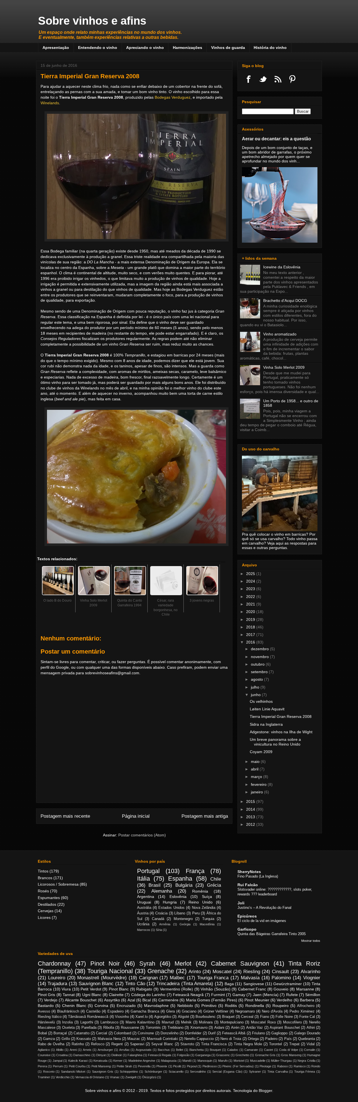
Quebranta (306, 1039)
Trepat (294, 1044)
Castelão (93, 1011)
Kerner (118, 1060)
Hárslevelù (46, 1022)
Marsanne (305, 989)
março (257, 776)
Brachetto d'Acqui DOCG (285, 300)
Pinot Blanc (119, 989)
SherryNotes (249, 871)
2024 (251, 581)
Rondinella (254, 1005)
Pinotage (265, 1066)
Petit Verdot (91, 989)
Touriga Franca (213, 977)
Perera (42, 1066)
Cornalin (309, 1049)
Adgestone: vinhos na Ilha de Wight (281, 732)
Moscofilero (292, 1022)
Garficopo (246, 929)
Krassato (83, 1039)
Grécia (214, 885)
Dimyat (101, 1055)
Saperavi (137, 1044)
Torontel (275, 1044)
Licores (44, 917)
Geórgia (185, 924)
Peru (196, 913)
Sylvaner (255, 1071)
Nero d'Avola (272, 1011)
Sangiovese (253, 984)
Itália (143, 878)
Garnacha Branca (145, 1011)
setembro (260, 672)
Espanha (180, 878)
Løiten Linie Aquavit (267, 709)
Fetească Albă (233, 1033)
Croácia (161, 913)
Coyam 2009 (261, 751)
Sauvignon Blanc (96, 983)
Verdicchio (63, 1077)
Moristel (239, 1060)
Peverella (144, 1066)
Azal (131, 1000)
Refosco (97, 1044)
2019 (251, 619)
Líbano (179, 913)
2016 (251, 642)
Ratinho (78, 1044)
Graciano (189, 1011)
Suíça (207, 896)
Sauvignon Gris (103, 1071)
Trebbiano (175, 1028)
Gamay (238, 994)
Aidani (219, 1028)
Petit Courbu (77, 1066)
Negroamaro (245, 1011)
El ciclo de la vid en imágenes (261, 921)
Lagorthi (86, 1022)
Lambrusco (109, 1022)
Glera (170, 1011)
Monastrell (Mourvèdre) (102, 977)
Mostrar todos (310, 940)
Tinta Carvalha (277, 1071)
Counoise (44, 1055)
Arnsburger (105, 1049)
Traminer (44, 1077)
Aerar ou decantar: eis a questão (276, 138)
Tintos (43, 871)
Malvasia (250, 977)
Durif (212, 1033)
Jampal (57, 1060)
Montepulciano (232, 1022)
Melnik (186, 1022)
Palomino (281, 977)
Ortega (253, 1039)
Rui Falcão (247, 885)
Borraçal (60, 1033)
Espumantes (49, 897)
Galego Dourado (307, 1033)
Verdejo (50, 1000)
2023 (251, 589)
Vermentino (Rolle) (176, 989)
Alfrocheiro (305, 1006)
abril (255, 769)
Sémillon (312, 994)
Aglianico (44, 1049)
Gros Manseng (291, 1055)
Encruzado (126, 1005)
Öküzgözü (149, 1077)
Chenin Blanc (74, 1005)
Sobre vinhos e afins (92, 21)
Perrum (58, 1066)
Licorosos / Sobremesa (58, 884)
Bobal (42, 1033)
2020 (251, 611)
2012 (251, 824)
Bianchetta (196, 1049)
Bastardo (46, 1005)
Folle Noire (284, 1017)
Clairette (116, 994)
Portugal (148, 870)
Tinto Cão (135, 983)
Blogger (265, 1090)
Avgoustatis (144, 1049)
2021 (251, 604)
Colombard (122, 1033)
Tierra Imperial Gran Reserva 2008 (281, 716)
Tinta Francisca (214, 1044)
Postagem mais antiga (205, 816)
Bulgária (183, 885)
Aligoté (183, 1017)
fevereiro (259, 784)
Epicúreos (247, 916)
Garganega (203, 1055)
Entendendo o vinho (97, 47)
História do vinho (270, 47)
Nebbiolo (185, 1005)
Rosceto (49, 1071)
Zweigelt (130, 1077)
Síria (159, 929)
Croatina (62, 1055)
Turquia (208, 919)
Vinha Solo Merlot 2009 (284, 367)
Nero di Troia (230, 1039)
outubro (258, 664)
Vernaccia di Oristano (89, 1077)
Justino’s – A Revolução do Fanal (264, 907)
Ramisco (300, 1066)
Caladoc (232, 1049)
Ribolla (108, 1028)
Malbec (177, 977)
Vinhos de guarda (228, 47)
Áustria (143, 913)
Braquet (228, 1017)
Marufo (223, 1060)
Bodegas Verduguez (172, 97)
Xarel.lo (141, 1017)
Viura (66, 989)
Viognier (311, 977)
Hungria (170, 902)
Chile (215, 879)
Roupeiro (280, 1005)
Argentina (145, 896)
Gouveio (281, 989)
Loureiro (56, 977)
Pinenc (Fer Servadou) (238, 1066)
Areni (73, 1049)
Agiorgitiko (162, 1017)
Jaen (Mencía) (266, 994)
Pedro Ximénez (302, 1011)
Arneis (87, 1049)
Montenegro (183, 919)
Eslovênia (178, 896)
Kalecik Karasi (78, 1060)
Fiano (264, 1017)
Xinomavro (199, 1028)
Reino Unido (201, 902)
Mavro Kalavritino (140, 1022)
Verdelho (284, 1000)
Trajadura (57, 983)
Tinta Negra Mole (248, 1044)
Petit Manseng (101, 1066)
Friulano (258, 1033)
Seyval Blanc (162, 1044)
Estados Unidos (171, 908)
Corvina (101, 1005)
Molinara (206, 1022)
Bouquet (215, 1049)
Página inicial (136, 816)
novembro (260, 656)
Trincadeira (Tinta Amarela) (184, 983)
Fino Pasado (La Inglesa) (257, 876)
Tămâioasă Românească (88, 1017)
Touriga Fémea (304, 1071)
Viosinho (122, 1017)
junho (256, 694)
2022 (251, 596)
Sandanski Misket (73, 1071)
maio (256, 761)
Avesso (44, 1011)
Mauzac (133, 1039)
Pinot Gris (46, 994)
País (288, 1039)
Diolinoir (116, 1055)
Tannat (69, 994)
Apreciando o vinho (145, 47)
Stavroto (187, 1044)
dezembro (260, 649)
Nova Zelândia (203, 908)
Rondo (315, 1066)
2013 (251, 817)
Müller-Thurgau (281, 1060)
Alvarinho (310, 971)
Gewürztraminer (287, 984)
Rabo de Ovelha (51, 1044)
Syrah (147, 963)
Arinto (195, 971)
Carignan (148, 977)
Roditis (231, 1005)
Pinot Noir (105, 963)
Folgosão (183, 1055)
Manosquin (204, 1060)
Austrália (144, 908)
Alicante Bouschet (80, 1000)
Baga (229, 984)
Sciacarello (176, 1071)
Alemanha (161, 891)
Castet (268, 1049)
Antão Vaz (254, 1028)
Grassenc (223, 1055)
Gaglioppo (279, 1033)
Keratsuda (100, 1060)
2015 (251, 801)
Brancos (45, 878)
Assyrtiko (112, 1000)
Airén (235, 1028)
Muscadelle (257, 1060)
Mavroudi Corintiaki (162, 1039)
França (195, 870)
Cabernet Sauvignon (240, 963)
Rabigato (144, 989)
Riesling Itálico (50, 1017)
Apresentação (56, 47)
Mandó (187, 1060)
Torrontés (153, 1028)
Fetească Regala (159, 1055)
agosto (257, 679)
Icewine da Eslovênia (281, 267)
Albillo (59, 1049)
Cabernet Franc (252, 989)
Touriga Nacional (110, 971)
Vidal (311, 1044)
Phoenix (161, 1066)
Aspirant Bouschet (285, 1028)
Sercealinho (198, 1071)
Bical (146, 1000)
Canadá (158, 919)
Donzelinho (169, 1033)
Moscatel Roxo (263, 1022)
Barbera (307, 1000)
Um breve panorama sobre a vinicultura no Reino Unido (275, 741)
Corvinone (146, 1033)
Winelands (50, 103)
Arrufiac (124, 1049)
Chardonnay (54, 963)
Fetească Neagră (188, 994)
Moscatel (222, 971)
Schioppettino (129, 1071)
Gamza (49, 1039)
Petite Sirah (124, 1066)
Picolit (177, 1066)
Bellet (179, 1049)
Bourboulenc (206, 1017)
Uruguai (144, 902)
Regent (117, 1044)
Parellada (88, 1028)
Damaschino (81, 1055)
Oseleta (68, 1028)
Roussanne (130, 1028)
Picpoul (192, 1066)
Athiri (311, 1028)
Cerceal (247, 1017)
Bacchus (164, 1049)
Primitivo (208, 1005)
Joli (240, 903)
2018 (251, 627)
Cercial (101, 1033)
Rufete (292, 994)
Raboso (282, 1066)
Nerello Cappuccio (199, 1039)
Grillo (66, 1039)
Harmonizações (187, 47)
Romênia (200, 891)
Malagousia (168, 1060)
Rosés (43, 891)
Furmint (218, 994)
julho (255, 687)
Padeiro (271, 1039)
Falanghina (135, 1055)
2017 (251, 634)
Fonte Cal (307, 1017)
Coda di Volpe (288, 1049)
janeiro (257, 792)
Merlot (183, 963)
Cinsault (280, 971)
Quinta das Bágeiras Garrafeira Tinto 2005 (271, 934)
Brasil (155, 885)
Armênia (164, 924)
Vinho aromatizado (279, 334)
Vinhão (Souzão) (215, 989)
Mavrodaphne (156, 1005)
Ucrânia (143, 924)
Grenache (160, 971)
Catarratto (82, 1033)
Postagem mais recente (65, 816)
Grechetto (242, 1055)
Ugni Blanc (91, 994)
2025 (251, 573)
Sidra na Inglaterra (266, 724)
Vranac (115, 1077)
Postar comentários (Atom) (142, 835)
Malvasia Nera (109, 1039)
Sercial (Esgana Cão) (227, 1071)
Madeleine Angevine (141, 1060)
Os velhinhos (261, 701)
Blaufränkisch (68, 1011)
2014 (251, 809)
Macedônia (207, 924)
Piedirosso (209, 1066)
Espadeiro (115, 1011)
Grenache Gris (265, 1055)
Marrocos (143, 929)
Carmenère (168, 1000)
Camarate (251, 1049)
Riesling (251, 971)
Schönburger (153, 1071)
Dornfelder (193, 1033)
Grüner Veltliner (216, 1011)
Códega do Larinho (148, 994)
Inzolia (67, 1022)
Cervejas (45, 911)
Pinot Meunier (256, 1000)
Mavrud (168, 1022)
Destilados (47, 904)
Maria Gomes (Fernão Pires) (211, 1000)
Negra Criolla (306, 1060)
